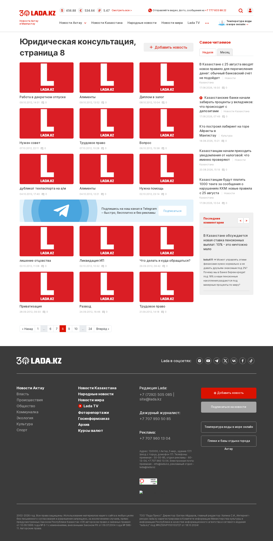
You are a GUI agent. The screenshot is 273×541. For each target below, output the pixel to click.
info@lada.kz (161, 463)
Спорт (22, 430)
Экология (25, 418)
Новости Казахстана (107, 23)
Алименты (88, 97)
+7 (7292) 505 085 (155, 394)
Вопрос (145, 143)
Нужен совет (30, 143)
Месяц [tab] (225, 52)
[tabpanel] (226, 132)
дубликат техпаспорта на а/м (43, 188)
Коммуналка (27, 412)
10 (76, 328)
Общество (26, 406)
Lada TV (194, 23)
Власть (23, 394)
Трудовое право (92, 143)
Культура (25, 424)
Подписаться (172, 211)
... (207, 22)
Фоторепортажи (93, 412)
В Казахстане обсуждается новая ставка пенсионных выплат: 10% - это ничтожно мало (225, 242)
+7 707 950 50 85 (155, 419)
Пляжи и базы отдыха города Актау (229, 443)
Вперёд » (102, 328)
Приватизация (31, 306)
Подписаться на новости (228, 406)
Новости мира (172, 23)
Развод (85, 306)
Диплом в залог (151, 97)
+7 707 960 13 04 (154, 438)
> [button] (246, 220)
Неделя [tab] (207, 52)
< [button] (240, 220)
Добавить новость (170, 47)
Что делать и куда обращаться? (164, 261)
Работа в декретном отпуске (43, 97)
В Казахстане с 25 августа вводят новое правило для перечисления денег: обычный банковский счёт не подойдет (226, 73)
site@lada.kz (150, 399)
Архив (83, 424)
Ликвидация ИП (92, 261)
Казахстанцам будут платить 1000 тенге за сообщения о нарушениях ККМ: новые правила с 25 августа (225, 188)
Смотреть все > (122, 10)
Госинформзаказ (94, 418)
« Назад (27, 328)
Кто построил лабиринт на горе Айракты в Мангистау (224, 130)
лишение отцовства (35, 261)
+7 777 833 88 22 (215, 10)
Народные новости (142, 23)
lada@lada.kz (147, 467)
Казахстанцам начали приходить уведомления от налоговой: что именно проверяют (225, 157)
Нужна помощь (151, 188)
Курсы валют (90, 430)
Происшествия (30, 400)
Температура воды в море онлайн (228, 426)
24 (90, 328)
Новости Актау (70, 23)
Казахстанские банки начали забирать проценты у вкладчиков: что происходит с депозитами (226, 104)
